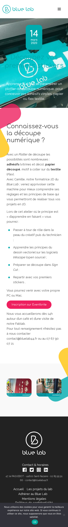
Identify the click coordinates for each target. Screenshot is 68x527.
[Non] (64, 515)
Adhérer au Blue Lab (32, 494)
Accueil (18, 489)
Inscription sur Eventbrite (29, 304)
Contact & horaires (35, 465)
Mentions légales (34, 498)
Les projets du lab (39, 489)
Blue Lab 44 (18, 9)
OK (34, 522)
